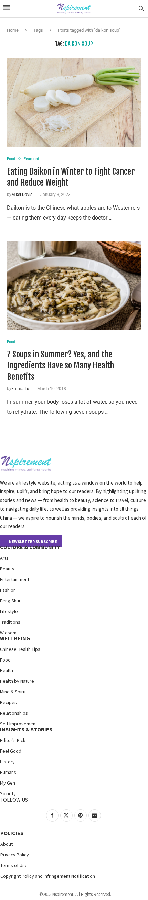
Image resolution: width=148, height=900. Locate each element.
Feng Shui (10, 600)
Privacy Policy (14, 854)
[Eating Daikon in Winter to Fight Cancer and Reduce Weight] (74, 102)
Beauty (7, 568)
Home (13, 30)
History (7, 761)
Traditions (10, 622)
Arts (4, 558)
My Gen (7, 782)
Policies (11, 833)
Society (8, 793)
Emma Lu (20, 388)
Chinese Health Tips (20, 649)
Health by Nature (17, 681)
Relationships (14, 713)
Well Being (15, 638)
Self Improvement (18, 723)
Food (5, 659)
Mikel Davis (21, 194)
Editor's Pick (12, 740)
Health (6, 670)
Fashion (8, 590)
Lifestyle (9, 611)
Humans (8, 772)
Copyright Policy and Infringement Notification (47, 876)
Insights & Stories (26, 729)
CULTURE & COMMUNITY (30, 547)
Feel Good (10, 750)
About (6, 844)
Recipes (8, 702)
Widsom (8, 632)
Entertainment (14, 579)
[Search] (141, 8)
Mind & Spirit (13, 691)
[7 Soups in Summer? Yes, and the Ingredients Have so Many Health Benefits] (74, 285)
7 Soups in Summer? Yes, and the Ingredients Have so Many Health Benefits (60, 365)
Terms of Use (14, 865)
